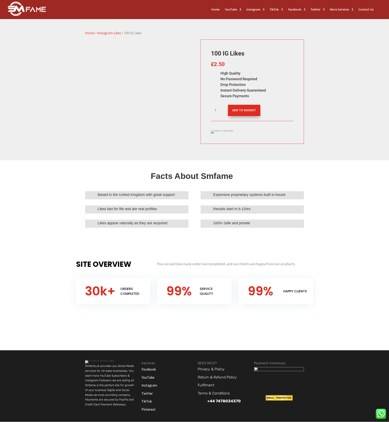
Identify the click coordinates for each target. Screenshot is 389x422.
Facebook (294, 9)
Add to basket (244, 110)
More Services (339, 9)
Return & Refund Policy (217, 377)
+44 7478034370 (224, 401)
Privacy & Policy (211, 369)
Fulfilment (206, 385)
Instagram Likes (109, 33)
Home (215, 9)
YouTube (231, 9)
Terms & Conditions (214, 393)
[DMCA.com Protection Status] (279, 400)
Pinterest (148, 409)
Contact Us (366, 9)
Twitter (316, 9)
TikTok (274, 9)
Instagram (253, 9)
